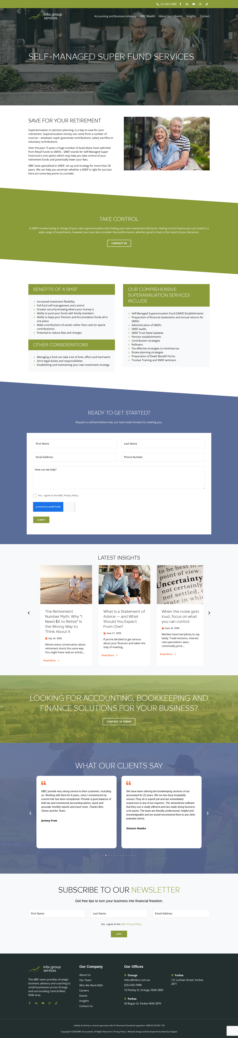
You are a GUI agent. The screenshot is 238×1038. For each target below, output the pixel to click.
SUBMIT (41, 519)
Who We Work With (91, 985)
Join (119, 933)
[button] (29, 613)
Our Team (85, 980)
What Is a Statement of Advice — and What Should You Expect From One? (60, 619)
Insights (191, 16)
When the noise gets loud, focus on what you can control (116, 616)
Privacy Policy (119, 1031)
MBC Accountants (85, 1031)
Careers (84, 990)
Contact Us (86, 1006)
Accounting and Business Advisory (115, 16)
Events (178, 16)
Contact (205, 16)
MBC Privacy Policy (131, 924)
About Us (164, 16)
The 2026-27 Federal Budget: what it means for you (176, 616)
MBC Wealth (147, 16)
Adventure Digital (169, 1031)
